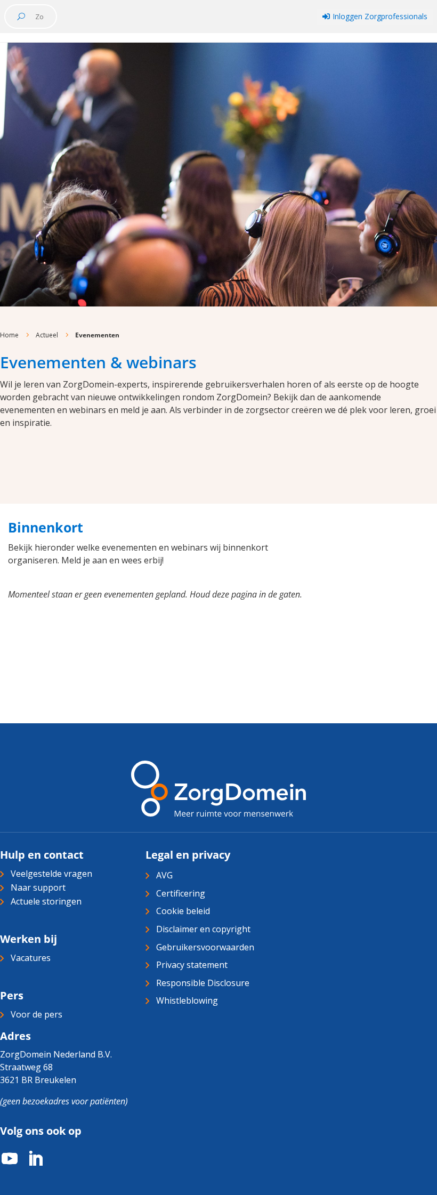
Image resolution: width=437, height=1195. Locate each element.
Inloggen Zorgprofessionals (374, 16)
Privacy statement (192, 965)
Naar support (38, 887)
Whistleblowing (187, 1000)
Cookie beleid (183, 911)
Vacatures (31, 958)
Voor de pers (36, 1014)
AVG (164, 875)
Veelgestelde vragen (51, 873)
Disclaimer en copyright (203, 929)
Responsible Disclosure (202, 983)
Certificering (180, 893)
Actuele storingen (46, 901)
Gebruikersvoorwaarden (205, 947)
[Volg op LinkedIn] (30, 1159)
